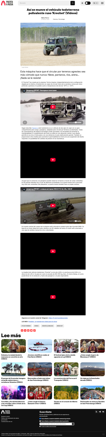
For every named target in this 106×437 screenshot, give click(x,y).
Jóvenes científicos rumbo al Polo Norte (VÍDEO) (38, 356)
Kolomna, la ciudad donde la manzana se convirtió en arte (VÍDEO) (12, 357)
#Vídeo (36, 326)
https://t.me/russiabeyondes (58, 318)
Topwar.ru (35, 128)
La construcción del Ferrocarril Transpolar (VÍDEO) (65, 379)
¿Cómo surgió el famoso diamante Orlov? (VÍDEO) (37, 402)
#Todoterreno (26, 326)
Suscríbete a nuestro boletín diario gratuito (55, 421)
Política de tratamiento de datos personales (10, 419)
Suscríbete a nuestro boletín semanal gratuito (55, 418)
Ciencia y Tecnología (59, 19)
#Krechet (60, 326)
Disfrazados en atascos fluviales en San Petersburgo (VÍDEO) (92, 402)
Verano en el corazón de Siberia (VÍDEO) (65, 402)
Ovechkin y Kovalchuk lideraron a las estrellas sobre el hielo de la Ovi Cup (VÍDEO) (13, 403)
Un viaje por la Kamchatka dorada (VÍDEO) (89, 379)
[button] (69, 2)
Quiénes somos (5, 416)
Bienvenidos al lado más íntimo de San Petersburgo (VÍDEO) (39, 379)
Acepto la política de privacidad (48, 426)
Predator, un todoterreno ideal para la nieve (42, 321)
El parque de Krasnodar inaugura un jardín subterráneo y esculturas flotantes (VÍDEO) (13, 380)
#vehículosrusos (47, 326)
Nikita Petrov (45, 18)
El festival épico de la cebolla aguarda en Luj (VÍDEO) (64, 356)
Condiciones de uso (6, 421)
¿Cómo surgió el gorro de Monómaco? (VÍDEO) (89, 356)
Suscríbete (45, 411)
